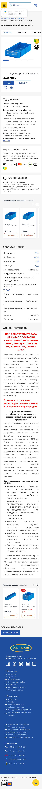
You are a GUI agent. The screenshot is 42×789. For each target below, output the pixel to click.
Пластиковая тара (16, 704)
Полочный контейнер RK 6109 (10, 605)
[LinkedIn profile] (28, 664)
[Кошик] (35, 5)
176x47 (6, 290)
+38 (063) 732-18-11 (16, 763)
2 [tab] (12, 60)
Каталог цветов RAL (17, 682)
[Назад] (33, 204)
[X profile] (14, 664)
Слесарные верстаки (17, 732)
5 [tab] (31, 60)
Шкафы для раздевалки (18, 724)
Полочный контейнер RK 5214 (28, 225)
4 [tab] (24, 60)
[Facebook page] (8, 664)
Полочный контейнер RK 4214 (10, 225)
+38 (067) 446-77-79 (17, 759)
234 (37, 253)
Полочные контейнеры (12, 18)
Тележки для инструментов (20, 737)
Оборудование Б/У (16, 687)
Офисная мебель (16, 707)
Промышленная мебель (19, 729)
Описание (21, 32)
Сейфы (11, 702)
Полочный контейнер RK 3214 (28, 605)
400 (36, 257)
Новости (12, 674)
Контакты (12, 685)
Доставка (12, 677)
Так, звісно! (12, 14)
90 (37, 261)
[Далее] (37, 204)
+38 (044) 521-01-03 (17, 747)
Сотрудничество (15, 690)
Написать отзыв (11, 632)
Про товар (7, 32)
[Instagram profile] (21, 664)
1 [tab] (6, 60)
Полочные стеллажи (17, 735)
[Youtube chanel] (34, 664)
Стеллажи (12, 699)
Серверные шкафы (16, 727)
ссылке (6, 141)
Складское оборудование (19, 710)
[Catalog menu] (4, 5)
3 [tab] (18, 60)
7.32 (37, 265)
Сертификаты (14, 679)
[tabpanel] (18, 50)
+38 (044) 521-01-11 (17, 751)
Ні (20, 14)
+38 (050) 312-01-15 (17, 755)
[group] (21, 223)
